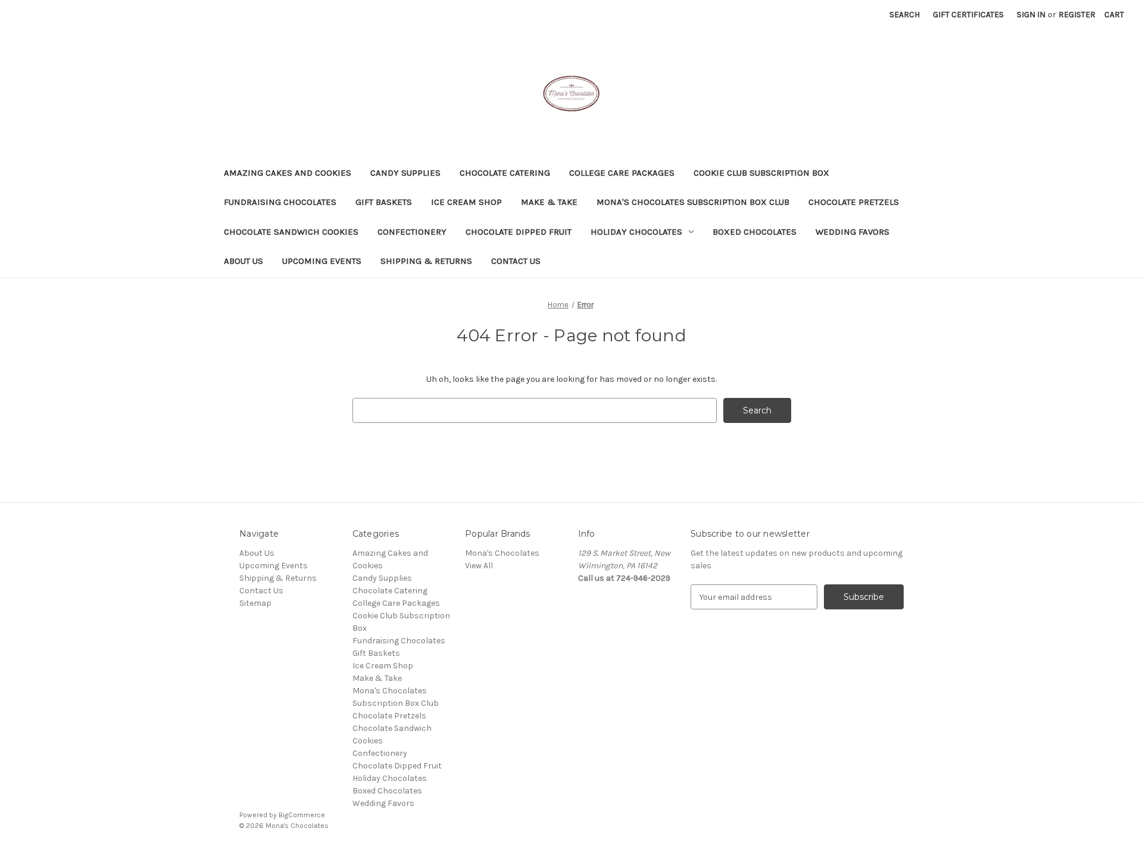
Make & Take (549, 202)
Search (904, 15)
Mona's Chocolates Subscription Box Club (693, 202)
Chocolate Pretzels (853, 202)
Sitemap (255, 603)
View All (479, 566)
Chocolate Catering (505, 172)
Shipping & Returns (426, 261)
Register (1076, 15)
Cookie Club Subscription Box (761, 172)
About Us (243, 261)
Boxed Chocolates (755, 231)
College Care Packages (621, 172)
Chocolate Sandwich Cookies (291, 231)
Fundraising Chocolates (280, 202)
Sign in (1031, 15)
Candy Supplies (405, 172)
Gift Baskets (383, 202)
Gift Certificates (968, 15)
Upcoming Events (321, 261)
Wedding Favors (852, 231)
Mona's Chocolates (502, 553)
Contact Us (516, 261)
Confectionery (411, 231)
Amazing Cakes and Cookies (287, 172)
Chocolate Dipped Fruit (519, 231)
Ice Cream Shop (466, 202)
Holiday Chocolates (636, 231)
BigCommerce (302, 815)
